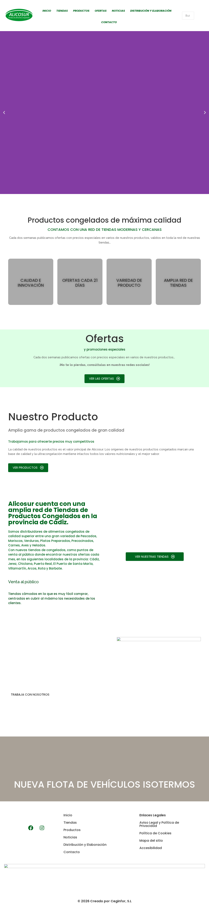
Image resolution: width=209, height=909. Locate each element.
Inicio (46, 11)
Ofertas (101, 11)
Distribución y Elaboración (150, 11)
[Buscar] (199, 16)
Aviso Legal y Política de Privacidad (159, 824)
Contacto (109, 22)
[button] (4, 113)
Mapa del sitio (151, 840)
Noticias (118, 11)
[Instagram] (42, 828)
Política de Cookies (155, 833)
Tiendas (62, 11)
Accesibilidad (150, 848)
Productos (81, 11)
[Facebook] (31, 828)
